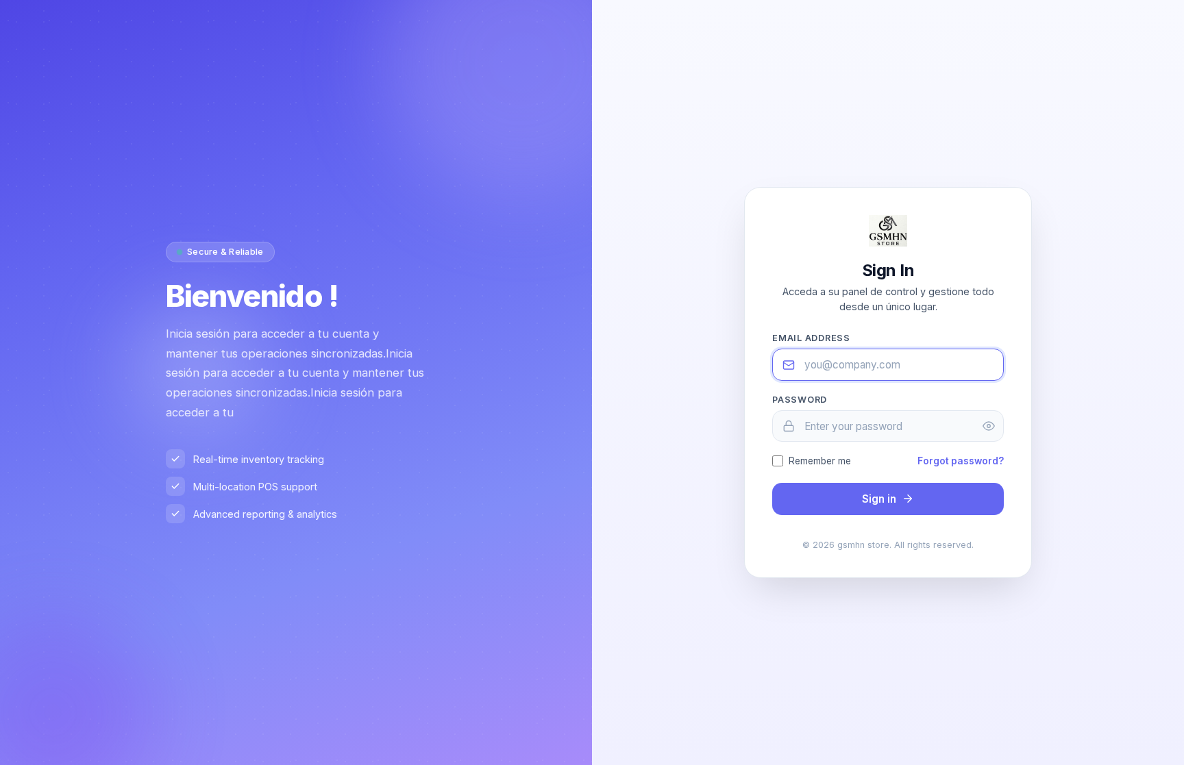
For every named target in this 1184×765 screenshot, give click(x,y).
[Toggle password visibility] (988, 426)
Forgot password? (960, 460)
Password (799, 399)
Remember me (820, 460)
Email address (811, 338)
